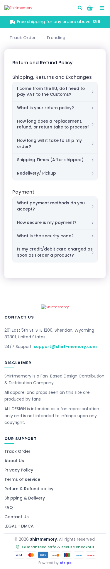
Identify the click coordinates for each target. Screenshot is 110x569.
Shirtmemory (43, 539)
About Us (14, 461)
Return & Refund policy (28, 489)
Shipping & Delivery (24, 498)
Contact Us (16, 517)
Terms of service (22, 479)
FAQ (8, 507)
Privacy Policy (18, 470)
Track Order (17, 451)
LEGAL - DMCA (19, 526)
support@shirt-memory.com (65, 346)
